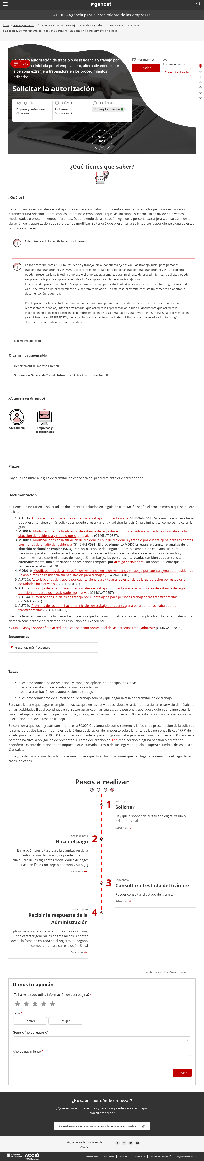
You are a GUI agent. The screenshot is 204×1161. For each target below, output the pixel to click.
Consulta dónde (177, 72)
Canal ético (124, 1156)
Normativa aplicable (28, 341)
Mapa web (140, 1156)
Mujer (66, 1021)
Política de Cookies (159, 1156)
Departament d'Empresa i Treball (36, 366)
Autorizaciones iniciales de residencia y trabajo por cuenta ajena (80, 518)
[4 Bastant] (43, 1002)
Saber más (121, 827)
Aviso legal (109, 1156)
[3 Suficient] (34, 1002)
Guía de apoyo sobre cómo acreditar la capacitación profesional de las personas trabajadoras (81, 628)
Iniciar (150, 67)
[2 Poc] (26, 1002)
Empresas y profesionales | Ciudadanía (31, 111)
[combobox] (102, 1040)
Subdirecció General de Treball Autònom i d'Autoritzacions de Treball (61, 375)
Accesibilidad (92, 1156)
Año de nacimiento (27, 1051)
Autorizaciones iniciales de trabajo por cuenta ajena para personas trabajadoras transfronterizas (105, 597)
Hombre (30, 1021)
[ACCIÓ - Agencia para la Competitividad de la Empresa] (23, 1156)
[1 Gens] (17, 1002)
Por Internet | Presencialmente (64, 111)
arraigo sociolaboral (129, 562)
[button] (5, 4)
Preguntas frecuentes (186, 1156)
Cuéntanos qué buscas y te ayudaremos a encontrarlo (100, 1126)
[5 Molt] (52, 1002)
